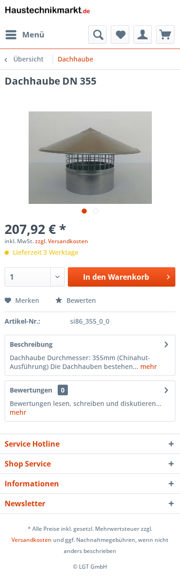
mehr (147, 366)
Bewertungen (31, 390)
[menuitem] (24, 34)
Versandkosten (32, 540)
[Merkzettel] (120, 34)
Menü (33, 34)
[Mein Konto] (142, 34)
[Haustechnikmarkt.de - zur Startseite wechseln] (47, 13)
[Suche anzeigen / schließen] (97, 34)
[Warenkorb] (165, 34)
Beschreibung (31, 344)
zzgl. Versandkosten (61, 241)
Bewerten (80, 300)
